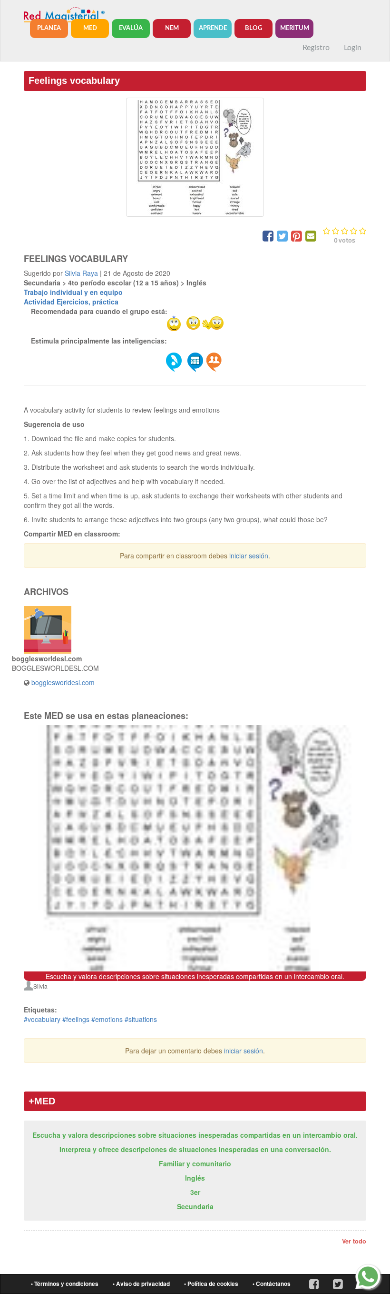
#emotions (107, 1019)
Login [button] (352, 47)
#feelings (75, 1019)
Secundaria (195, 1206)
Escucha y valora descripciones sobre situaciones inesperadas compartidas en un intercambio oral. (195, 1135)
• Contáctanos (272, 1284)
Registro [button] (316, 47)
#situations (141, 1019)
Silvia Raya (81, 273)
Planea (49, 28)
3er (195, 1192)
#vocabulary (42, 1019)
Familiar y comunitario (195, 1163)
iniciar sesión (248, 555)
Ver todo (354, 1241)
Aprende (213, 28)
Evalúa (131, 28)
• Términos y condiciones (64, 1284)
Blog (253, 28)
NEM (172, 28)
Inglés (195, 1178)
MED (90, 28)
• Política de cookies (211, 1284)
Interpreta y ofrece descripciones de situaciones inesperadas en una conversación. (195, 1149)
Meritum (294, 28)
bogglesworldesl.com (63, 682)
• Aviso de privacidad (141, 1284)
